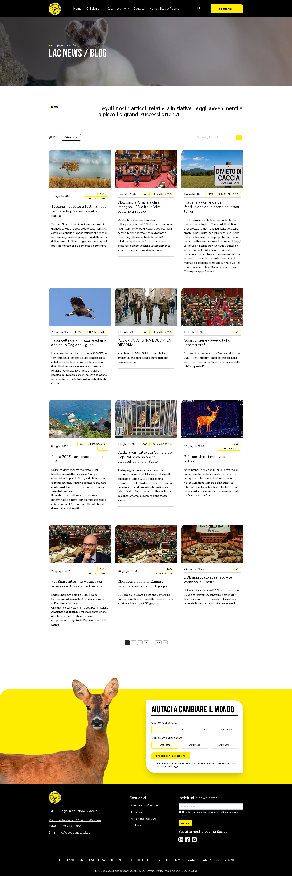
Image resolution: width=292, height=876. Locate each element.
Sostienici (225, 9)
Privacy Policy (155, 871)
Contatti (139, 9)
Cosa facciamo (116, 9)
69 (158, 642)
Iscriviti (185, 823)
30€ (205, 729)
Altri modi (136, 825)
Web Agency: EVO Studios (181, 871)
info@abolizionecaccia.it (74, 832)
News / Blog (72, 45)
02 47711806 (72, 826)
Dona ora (136, 812)
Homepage (57, 45)
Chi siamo (92, 9)
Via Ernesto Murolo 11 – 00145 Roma (75, 820)
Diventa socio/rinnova (144, 805)
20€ (183, 729)
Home (77, 9)
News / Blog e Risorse (164, 9)
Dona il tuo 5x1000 (143, 819)
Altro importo (227, 729)
